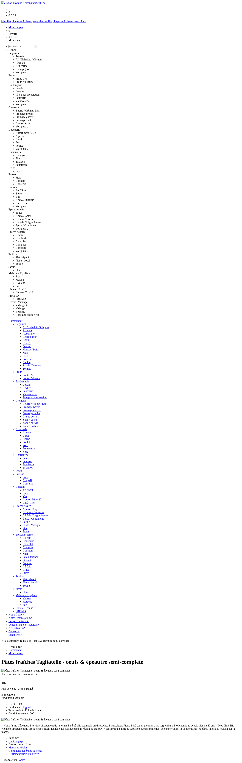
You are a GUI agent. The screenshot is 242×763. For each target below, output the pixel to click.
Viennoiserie (23, 100)
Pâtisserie (21, 97)
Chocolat (21, 241)
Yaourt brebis (30, 426)
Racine (26, 362)
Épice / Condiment (26, 225)
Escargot (20, 155)
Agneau (20, 136)
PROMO (14, 295)
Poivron (27, 359)
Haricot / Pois (30, 349)
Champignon (23, 69)
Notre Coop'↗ (17, 614)
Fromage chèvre (25, 116)
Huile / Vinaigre (32, 525)
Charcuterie (15, 152)
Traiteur (13, 254)
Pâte (25, 528)
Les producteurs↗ (19, 621)
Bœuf (19, 139)
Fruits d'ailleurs (24, 81)
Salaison (20, 161)
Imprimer (14, 737)
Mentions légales (18, 747)
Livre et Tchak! (17, 289)
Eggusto (27, 707)
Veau (25, 451)
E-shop (12, 49)
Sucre (26, 572)
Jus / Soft (21, 190)
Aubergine (21, 65)
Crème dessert (23, 123)
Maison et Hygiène (19, 273)
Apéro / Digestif (25, 199)
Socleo (21, 759)
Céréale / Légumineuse (28, 222)
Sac (18, 286)
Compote (21, 244)
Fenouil (27, 346)
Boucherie (14, 129)
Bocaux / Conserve (26, 219)
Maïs (25, 352)
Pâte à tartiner (30, 556)
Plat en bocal (23, 260)
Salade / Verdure (32, 365)
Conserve (21, 183)
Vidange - (21, 308)
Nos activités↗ (17, 628)
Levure (20, 91)
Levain (19, 88)
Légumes (14, 53)
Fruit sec (27, 563)
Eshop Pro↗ (15, 634)
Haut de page (16, 741)
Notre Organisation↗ (20, 617)
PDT (25, 355)
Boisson (13, 187)
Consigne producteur (27, 314)
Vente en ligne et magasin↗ (24, 624)
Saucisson (21, 164)
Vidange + (21, 305)
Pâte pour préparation (28, 94)
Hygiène (20, 282)
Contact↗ (14, 631)
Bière (19, 193)
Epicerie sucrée (17, 231)
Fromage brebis (24, 113)
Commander (15, 320)
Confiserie (21, 238)
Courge (27, 343)
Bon (18, 276)
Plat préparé (22, 257)
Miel (25, 553)
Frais (18, 177)
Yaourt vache (30, 419)
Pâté (18, 158)
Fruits (12, 75)
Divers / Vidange (18, 301)
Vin (18, 196)
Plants (19, 270)
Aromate (20, 62)
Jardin (12, 266)
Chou (26, 339)
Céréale (27, 566)
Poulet (19, 145)
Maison (20, 279)
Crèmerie (14, 107)
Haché (26, 438)
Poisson (13, 174)
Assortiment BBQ (26, 132)
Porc (18, 142)
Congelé (20, 180)
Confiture (21, 247)
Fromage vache (24, 120)
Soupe (19, 263)
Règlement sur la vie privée (24, 753)
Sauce (19, 212)
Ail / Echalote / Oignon (29, 59)
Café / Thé (21, 203)
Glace (26, 569)
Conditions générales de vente (25, 750)
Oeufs (12, 167)
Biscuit (19, 234)
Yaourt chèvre (30, 422)
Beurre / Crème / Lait (27, 110)
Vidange (20, 311)
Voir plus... (22, 72)
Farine (26, 521)
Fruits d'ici (21, 78)
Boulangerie (15, 85)
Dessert (27, 560)
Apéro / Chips (23, 215)
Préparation (29, 448)
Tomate (20, 56)
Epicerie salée (16, 209)
